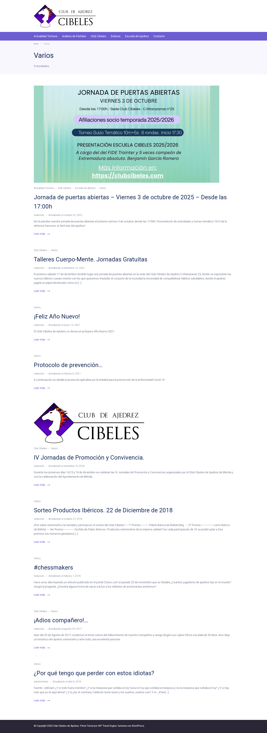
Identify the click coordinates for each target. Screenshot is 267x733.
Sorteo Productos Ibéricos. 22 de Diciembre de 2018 (103, 510)
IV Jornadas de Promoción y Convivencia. (89, 457)
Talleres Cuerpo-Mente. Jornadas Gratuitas (90, 259)
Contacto (159, 36)
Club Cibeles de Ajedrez (66, 725)
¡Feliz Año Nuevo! (57, 316)
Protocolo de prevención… (68, 364)
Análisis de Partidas (74, 36)
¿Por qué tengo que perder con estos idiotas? (94, 673)
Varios (102, 188)
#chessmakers (53, 567)
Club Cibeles (98, 36)
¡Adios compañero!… (61, 620)
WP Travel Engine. (107, 725)
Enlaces (116, 36)
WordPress (138, 725)
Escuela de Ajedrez (137, 36)
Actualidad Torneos (45, 36)
